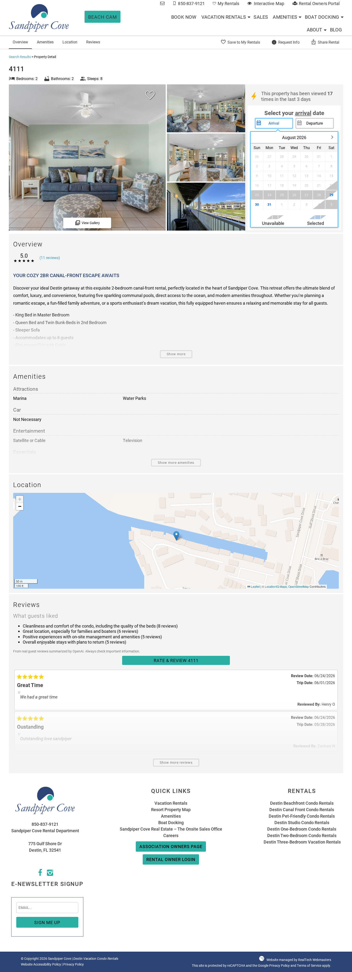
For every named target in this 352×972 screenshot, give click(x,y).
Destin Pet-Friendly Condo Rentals (302, 816)
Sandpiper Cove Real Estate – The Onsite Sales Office (171, 829)
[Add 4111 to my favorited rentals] (150, 95)
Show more (176, 354)
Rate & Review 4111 (176, 660)
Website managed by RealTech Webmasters (299, 960)
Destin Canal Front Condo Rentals (301, 809)
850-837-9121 (45, 824)
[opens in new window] (40, 874)
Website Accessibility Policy (41, 964)
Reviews (93, 41)
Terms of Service (309, 965)
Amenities (285, 17)
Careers (170, 835)
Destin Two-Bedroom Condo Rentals (301, 835)
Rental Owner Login (170, 859)
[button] (176, 536)
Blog (336, 29)
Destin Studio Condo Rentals (301, 822)
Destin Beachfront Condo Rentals (302, 803)
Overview (20, 41)
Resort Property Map (171, 809)
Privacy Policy (73, 964)
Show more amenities (176, 462)
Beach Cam (102, 17)
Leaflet (255, 586)
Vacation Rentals (223, 17)
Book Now (183, 17)
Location (69, 41)
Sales (261, 17)
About (314, 29)
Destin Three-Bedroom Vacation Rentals (302, 842)
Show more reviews (176, 762)
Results (20, 56)
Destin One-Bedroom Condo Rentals (301, 829)
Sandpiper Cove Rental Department (45, 830)
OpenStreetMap (298, 586)
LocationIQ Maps (276, 586)
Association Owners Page (170, 846)
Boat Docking (322, 17)
